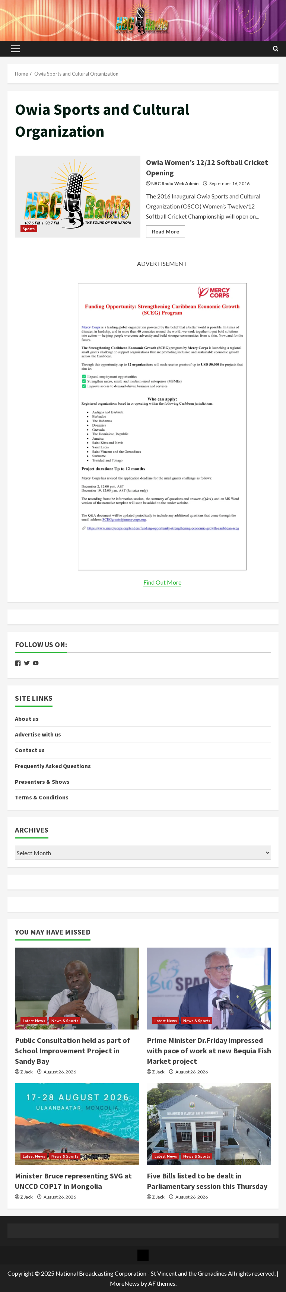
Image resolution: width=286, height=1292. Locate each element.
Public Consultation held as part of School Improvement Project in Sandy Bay (72, 1050)
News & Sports (64, 1020)
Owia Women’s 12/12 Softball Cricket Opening (77, 197)
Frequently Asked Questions (53, 766)
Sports (29, 228)
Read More (168, 233)
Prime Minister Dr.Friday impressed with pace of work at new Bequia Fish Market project (209, 1050)
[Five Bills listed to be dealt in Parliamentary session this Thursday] (209, 1124)
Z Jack (26, 1072)
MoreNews (124, 1283)
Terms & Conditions (42, 797)
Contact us (30, 750)
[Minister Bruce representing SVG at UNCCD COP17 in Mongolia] (77, 1124)
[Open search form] (276, 49)
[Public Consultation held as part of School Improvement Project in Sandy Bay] (77, 989)
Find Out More (162, 582)
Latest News (34, 1020)
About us (27, 718)
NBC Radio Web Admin (174, 183)
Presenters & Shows (42, 781)
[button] (15, 49)
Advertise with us (38, 734)
